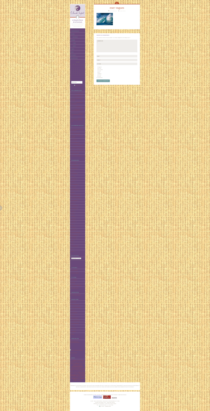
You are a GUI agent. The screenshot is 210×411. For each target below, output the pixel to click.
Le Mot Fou (73, 315)
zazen (81, 380)
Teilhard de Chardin (74, 245)
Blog (72, 52)
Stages (72, 240)
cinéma (83, 363)
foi (83, 366)
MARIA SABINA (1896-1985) (79, 95)
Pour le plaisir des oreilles (75, 320)
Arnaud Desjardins (74, 168)
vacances (79, 378)
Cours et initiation (74, 279)
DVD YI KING (73, 187)
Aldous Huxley (73, 162)
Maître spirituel (81, 372)
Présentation (73, 229)
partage (77, 375)
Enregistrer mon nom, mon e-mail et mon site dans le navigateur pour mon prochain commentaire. (100, 72)
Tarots (74, 46)
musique (75, 374)
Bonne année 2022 (80, 106)
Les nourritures (73, 208)
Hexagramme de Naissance (75, 195)
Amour (79, 360)
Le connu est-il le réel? (79, 93)
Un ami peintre (73, 328)
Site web (99, 63)
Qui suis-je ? (75, 37)
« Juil (70, 79)
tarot (84, 377)
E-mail (99, 60)
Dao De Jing (73, 282)
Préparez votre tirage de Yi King (76, 285)
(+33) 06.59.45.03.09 (75, 31)
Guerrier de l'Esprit (75, 368)
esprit (81, 366)
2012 (77, 360)
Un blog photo (73, 331)
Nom (98, 56)
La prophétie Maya (74, 205)
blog (103, 406)
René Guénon (73, 237)
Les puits (72, 211)
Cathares (72, 176)
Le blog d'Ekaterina (74, 312)
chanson (77, 363)
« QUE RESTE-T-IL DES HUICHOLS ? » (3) (77, 150)
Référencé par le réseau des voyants (109, 394)
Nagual (78, 374)
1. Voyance (73, 360)
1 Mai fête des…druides (75, 153)
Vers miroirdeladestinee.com (74, 342)
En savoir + (73, 55)
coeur (74, 365)
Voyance (73, 40)
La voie (79, 370)
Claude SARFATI (122, 10)
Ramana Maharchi (74, 235)
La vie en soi (73, 310)
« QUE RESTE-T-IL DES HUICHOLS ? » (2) (77, 155)
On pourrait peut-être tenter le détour (77, 145)
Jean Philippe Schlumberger (75, 197)
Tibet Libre (73, 326)
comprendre (79, 365)
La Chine (79, 369)
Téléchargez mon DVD (75, 287)
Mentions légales (122, 394)
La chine (72, 203)
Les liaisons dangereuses (75, 142)
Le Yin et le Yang (74, 139)
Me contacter (74, 58)
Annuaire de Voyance (73, 352)
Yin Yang (78, 380)
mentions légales (111, 402)
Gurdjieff (72, 192)
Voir (72, 248)
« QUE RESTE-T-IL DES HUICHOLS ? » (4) (77, 147)
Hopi (71, 369)
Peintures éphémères (74, 318)
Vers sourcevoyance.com (74, 341)
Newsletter (73, 216)
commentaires (108, 406)
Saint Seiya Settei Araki (75, 323)
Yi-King (74, 43)
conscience (75, 366)
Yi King (72, 251)
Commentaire (99, 41)
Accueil (73, 34)
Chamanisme (73, 179)
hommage (82, 368)
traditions (75, 378)
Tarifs (72, 49)
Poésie (72, 224)
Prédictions (73, 227)
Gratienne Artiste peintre (75, 304)
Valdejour (72, 334)
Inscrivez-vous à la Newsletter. (76, 295)
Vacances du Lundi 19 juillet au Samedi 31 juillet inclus (77, 114)
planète (80, 375)
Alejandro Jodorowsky (74, 165)
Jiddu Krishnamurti (74, 200)
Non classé (73, 219)
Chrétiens (72, 181)
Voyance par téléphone (75, 272)
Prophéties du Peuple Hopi (75, 232)
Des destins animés (74, 184)
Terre (71, 378)
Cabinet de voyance (74, 270)
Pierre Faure (73, 221)
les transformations (75, 372)
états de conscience (74, 189)
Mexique (72, 213)
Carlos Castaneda (74, 173)
